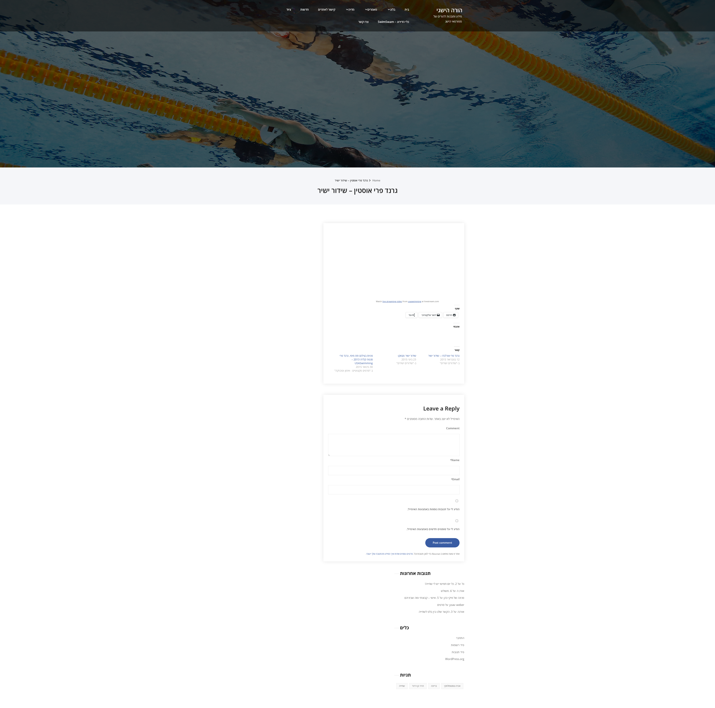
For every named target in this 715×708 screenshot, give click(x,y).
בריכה (434, 686)
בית (407, 9)
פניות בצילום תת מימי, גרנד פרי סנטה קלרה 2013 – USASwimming (356, 359)
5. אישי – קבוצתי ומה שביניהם (421, 598)
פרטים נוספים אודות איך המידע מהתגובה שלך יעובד (389, 553)
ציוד (288, 9)
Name (455, 460)
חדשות (304, 9)
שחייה (402, 686)
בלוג (392, 9)
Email (455, 479)
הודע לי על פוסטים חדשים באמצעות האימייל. (433, 529)
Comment (453, 428)
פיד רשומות (457, 645)
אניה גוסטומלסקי (452, 686)
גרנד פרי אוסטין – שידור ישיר (351, 180)
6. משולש (446, 591)
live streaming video (392, 301)
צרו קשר (363, 22)
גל (463, 584)
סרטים (440, 605)
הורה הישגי (449, 10)
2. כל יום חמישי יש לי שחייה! (441, 584)
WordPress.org (454, 659)
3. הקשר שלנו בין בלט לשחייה (436, 611)
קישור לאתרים (326, 9)
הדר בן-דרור (418, 686)
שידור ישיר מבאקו (407, 355)
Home (376, 180)
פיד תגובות (458, 652)
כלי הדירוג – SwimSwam (393, 22)
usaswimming (414, 301)
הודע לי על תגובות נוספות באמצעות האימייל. (433, 509)
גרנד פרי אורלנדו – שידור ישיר (444, 355)
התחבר (460, 638)
